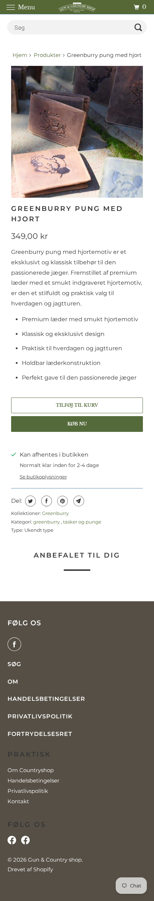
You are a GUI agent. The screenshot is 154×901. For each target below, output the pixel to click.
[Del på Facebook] (45, 501)
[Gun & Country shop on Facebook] (16, 644)
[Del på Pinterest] (62, 501)
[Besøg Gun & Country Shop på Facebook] (25, 842)
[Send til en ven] (78, 501)
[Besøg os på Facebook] (12, 842)
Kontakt (18, 801)
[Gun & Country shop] (77, 7)
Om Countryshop (31, 770)
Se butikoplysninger (43, 477)
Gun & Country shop (55, 859)
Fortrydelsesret (40, 734)
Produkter (47, 55)
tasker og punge (82, 522)
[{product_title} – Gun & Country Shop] (77, 132)
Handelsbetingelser (46, 698)
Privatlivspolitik (40, 716)
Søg (14, 664)
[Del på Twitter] (29, 501)
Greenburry (55, 513)
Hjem (21, 55)
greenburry (47, 522)
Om (13, 681)
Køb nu (77, 424)
